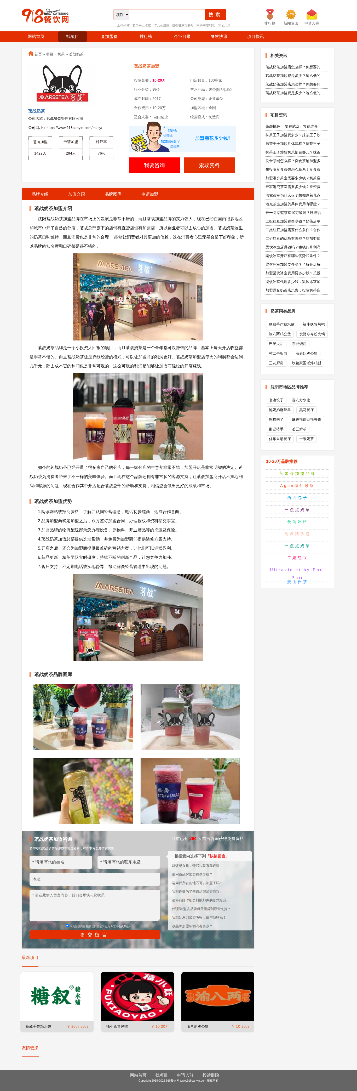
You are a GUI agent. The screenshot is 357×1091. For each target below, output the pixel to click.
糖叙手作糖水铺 (38, 1026)
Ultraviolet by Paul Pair (298, 573)
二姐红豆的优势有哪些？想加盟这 (293, 238)
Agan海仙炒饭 (297, 485)
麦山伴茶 (297, 581)
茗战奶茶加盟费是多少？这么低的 (293, 75)
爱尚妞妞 (297, 521)
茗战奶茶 (76, 54)
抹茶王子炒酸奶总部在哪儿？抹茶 (293, 152)
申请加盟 (149, 194)
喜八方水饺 (301, 400)
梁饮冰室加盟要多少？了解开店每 (293, 264)
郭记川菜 (224, 25)
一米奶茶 (306, 439)
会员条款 (123, 926)
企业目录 (182, 36)
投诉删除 (211, 1075)
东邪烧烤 (299, 344)
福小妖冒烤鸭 (117, 1026)
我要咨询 (154, 165)
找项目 (72, 36)
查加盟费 (109, 36)
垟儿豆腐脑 (161, 25)
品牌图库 (113, 194)
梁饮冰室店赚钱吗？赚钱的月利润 (293, 247)
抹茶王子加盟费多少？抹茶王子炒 (293, 135)
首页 (38, 54)
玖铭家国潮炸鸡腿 (306, 363)
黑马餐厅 (306, 410)
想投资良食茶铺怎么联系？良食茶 (293, 169)
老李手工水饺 (141, 25)
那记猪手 (276, 429)
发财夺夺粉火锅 (312, 334)
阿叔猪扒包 (298, 533)
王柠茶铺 (123, 25)
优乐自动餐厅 (280, 439)
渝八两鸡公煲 (198, 1026)
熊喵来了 (276, 419)
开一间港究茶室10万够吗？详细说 (293, 213)
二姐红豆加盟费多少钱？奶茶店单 (293, 221)
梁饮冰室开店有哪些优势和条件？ (293, 256)
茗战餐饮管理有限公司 (65, 118)
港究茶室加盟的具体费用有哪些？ (293, 204)
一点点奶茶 (298, 509)
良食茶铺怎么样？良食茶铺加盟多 (293, 161)
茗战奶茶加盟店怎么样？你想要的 (293, 67)
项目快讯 (255, 36)
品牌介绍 (40, 194)
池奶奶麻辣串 (280, 410)
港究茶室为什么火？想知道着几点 (293, 195)
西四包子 (297, 497)
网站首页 (36, 36)
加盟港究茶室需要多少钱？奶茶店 (293, 178)
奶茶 (61, 54)
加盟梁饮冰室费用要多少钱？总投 (293, 273)
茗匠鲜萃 (299, 429)
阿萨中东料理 (206, 25)
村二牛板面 (278, 353)
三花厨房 (276, 363)
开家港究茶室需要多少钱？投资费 (293, 187)
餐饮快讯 (219, 36)
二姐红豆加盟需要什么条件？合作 (293, 230)
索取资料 (209, 165)
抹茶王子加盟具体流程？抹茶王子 (293, 143)
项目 (49, 54)
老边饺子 (276, 400)
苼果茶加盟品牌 (297, 473)
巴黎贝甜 (276, 344)
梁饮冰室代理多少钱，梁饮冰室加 (293, 282)
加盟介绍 (76, 194)
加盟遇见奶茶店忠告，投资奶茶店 (293, 290)
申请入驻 (185, 1075)
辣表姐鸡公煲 (307, 353)
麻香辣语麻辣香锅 (306, 419)
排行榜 (146, 36)
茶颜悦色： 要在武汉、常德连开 (292, 126)
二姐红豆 (297, 557)
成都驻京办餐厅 (183, 25)
